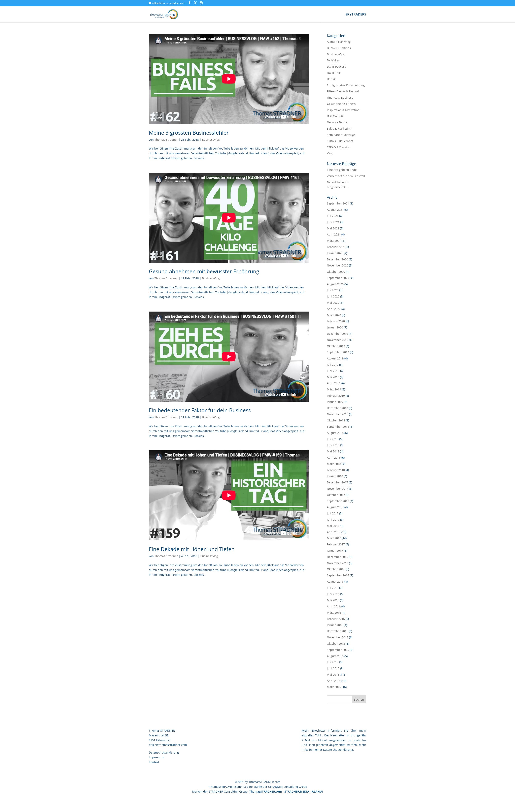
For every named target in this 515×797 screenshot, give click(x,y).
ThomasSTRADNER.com (265, 791)
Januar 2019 (335, 402)
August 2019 (335, 358)
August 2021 (335, 210)
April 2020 (334, 309)
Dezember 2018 (337, 408)
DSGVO (331, 79)
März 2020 (334, 315)
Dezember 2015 (337, 631)
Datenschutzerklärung (164, 752)
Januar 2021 (335, 253)
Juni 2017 (333, 519)
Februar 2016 (336, 619)
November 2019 (337, 340)
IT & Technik (335, 116)
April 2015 (334, 681)
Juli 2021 (332, 216)
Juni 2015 (333, 668)
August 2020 (335, 284)
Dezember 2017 (337, 482)
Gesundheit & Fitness (341, 104)
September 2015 (338, 650)
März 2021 (334, 241)
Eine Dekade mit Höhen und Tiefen (192, 549)
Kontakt (154, 762)
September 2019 (338, 352)
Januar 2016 (335, 625)
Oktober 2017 (336, 495)
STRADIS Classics (338, 147)
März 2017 (334, 538)
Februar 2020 (336, 321)
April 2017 (334, 532)
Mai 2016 (333, 600)
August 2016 (335, 581)
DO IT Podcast (336, 66)
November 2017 (337, 488)
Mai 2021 (333, 228)
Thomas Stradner (166, 139)
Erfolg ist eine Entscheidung (346, 85)
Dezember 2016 (337, 557)
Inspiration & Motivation (343, 110)
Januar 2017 (335, 550)
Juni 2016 (333, 594)
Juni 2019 (333, 371)
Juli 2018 (332, 439)
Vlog (330, 153)
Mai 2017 (333, 526)
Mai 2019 (333, 377)
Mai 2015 (333, 674)
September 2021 (338, 203)
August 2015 (335, 656)
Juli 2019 (332, 364)
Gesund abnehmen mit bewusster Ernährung (204, 271)
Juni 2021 (333, 222)
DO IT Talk (334, 73)
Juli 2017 (332, 513)
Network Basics (337, 122)
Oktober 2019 (336, 346)
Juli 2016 (332, 588)
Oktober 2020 (336, 272)
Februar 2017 (336, 544)
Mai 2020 (333, 303)
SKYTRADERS (355, 15)
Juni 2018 (333, 445)
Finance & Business (340, 97)
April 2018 (334, 457)
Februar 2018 (336, 470)
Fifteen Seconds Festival (343, 91)
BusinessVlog (211, 139)
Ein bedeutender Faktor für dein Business (200, 410)
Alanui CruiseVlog (339, 42)
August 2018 (335, 433)
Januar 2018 (335, 476)
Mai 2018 (333, 451)
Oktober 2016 (336, 569)
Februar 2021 (336, 247)
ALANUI (317, 791)
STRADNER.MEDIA (296, 791)
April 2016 (334, 606)
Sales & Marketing (339, 128)
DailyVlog (333, 60)
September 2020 (338, 278)
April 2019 (334, 383)
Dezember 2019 (337, 334)
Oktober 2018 (336, 420)
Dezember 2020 (337, 259)
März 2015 (334, 687)
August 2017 (335, 507)
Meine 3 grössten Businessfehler (189, 132)
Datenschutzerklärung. (338, 750)
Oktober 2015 (336, 643)
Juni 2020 (333, 296)
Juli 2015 (332, 662)
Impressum (156, 757)
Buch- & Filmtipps (339, 48)
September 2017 (338, 501)
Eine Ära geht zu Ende (342, 170)
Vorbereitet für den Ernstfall (346, 176)
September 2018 (338, 426)
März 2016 (334, 612)
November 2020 (337, 265)
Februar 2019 (336, 395)
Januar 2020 (335, 327)
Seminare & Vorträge (341, 135)
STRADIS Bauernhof (340, 141)
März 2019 (334, 389)
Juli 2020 (332, 290)
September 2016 (338, 575)
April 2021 (334, 234)
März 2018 (334, 464)
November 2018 (337, 414)
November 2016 (337, 563)
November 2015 (337, 637)
